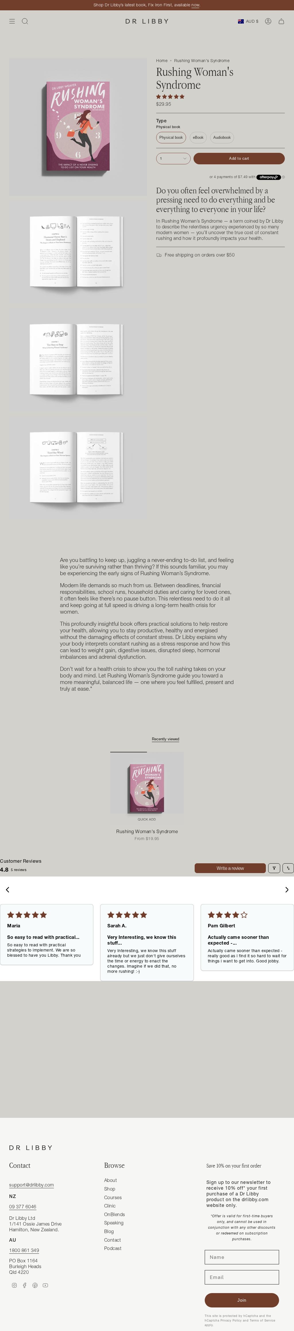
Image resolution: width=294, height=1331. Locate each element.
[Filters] (274, 868)
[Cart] (281, 21)
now (195, 4)
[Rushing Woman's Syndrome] (147, 788)
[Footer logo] (30, 1147)
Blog (109, 1231)
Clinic (110, 1206)
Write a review (230, 868)
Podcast (113, 1248)
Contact (112, 1240)
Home (161, 60)
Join (241, 1300)
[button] (170, 96)
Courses (113, 1197)
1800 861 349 (24, 1250)
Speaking (114, 1223)
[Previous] (9, 890)
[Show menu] (12, 21)
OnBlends (114, 1214)
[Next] (285, 890)
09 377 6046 (22, 1206)
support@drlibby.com (31, 1185)
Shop (109, 1189)
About (110, 1180)
